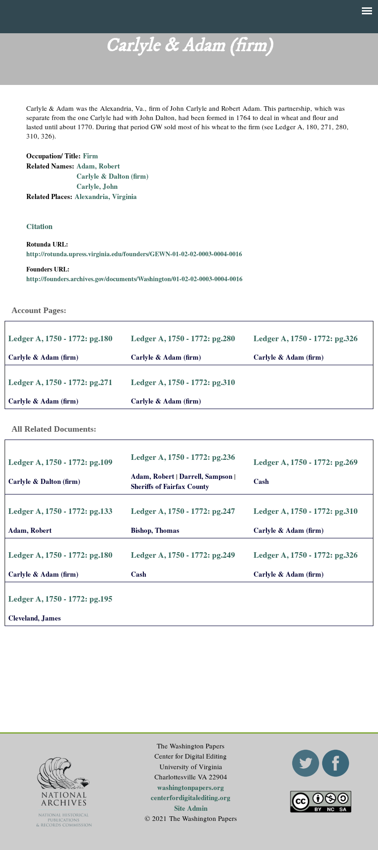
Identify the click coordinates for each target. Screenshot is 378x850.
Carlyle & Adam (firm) (43, 357)
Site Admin (190, 808)
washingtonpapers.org (190, 787)
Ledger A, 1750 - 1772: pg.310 (183, 382)
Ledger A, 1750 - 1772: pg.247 (183, 511)
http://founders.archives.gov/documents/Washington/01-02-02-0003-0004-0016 (134, 278)
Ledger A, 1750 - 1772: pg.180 (60, 338)
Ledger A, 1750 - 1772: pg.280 (183, 338)
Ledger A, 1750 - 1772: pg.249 (183, 555)
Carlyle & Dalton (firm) (112, 176)
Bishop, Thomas (155, 530)
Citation (39, 226)
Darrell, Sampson (205, 476)
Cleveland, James (34, 618)
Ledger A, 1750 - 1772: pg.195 (60, 598)
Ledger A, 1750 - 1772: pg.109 (60, 462)
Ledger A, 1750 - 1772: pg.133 (60, 511)
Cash (261, 481)
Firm (90, 156)
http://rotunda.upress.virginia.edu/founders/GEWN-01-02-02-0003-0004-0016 (134, 254)
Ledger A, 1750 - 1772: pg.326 (306, 338)
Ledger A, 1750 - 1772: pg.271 (60, 382)
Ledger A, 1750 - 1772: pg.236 (183, 457)
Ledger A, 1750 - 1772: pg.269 (306, 462)
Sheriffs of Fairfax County (170, 486)
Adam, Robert (98, 166)
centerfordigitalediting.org (190, 797)
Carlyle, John (97, 186)
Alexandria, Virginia (106, 196)
